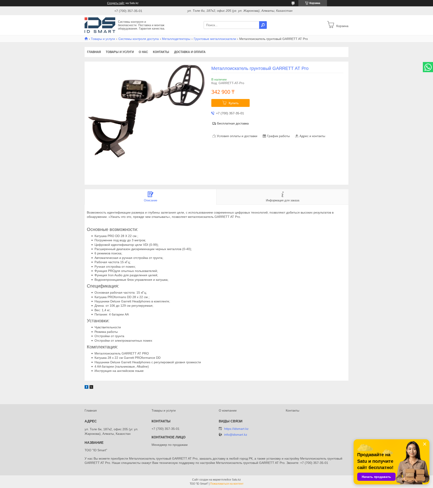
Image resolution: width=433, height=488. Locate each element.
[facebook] (86, 387)
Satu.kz (236, 479)
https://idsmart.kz (236, 428)
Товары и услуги (103, 39)
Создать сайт (115, 3)
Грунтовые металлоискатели (215, 39)
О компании (228, 410)
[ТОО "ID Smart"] (100, 25)
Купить (234, 103)
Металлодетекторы (176, 39)
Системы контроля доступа (138, 39)
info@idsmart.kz (235, 434)
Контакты (161, 52)
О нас (143, 52)
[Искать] (263, 25)
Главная (94, 52)
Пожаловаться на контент (227, 483)
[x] (91, 387)
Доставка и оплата (189, 52)
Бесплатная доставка (233, 123)
